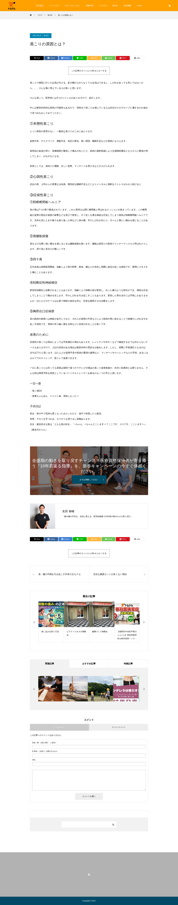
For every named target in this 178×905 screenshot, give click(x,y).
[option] (51, 622)
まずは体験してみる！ (89, 479)
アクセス (103, 5)
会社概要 (127, 5)
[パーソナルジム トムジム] (12, 5)
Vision (139, 5)
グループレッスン (72, 5)
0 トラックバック (118, 727)
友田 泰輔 (68, 511)
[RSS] (169, 5)
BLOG (115, 5)
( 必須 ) (44, 742)
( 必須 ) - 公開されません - (45, 751)
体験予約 (90, 5)
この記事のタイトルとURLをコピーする (89, 71)
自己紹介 (40, 5)
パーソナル (54, 5)
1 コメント (59, 727)
